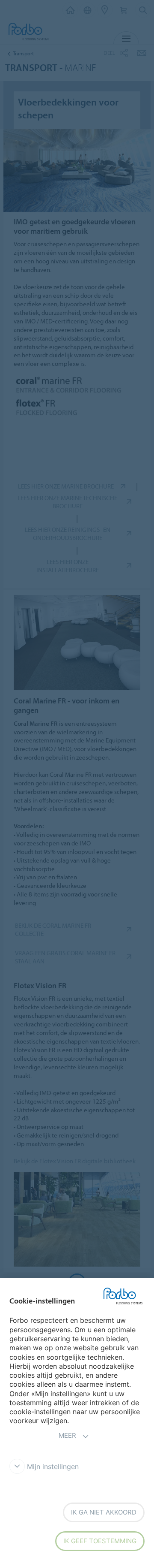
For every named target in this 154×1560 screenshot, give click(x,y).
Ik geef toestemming (99, 1541)
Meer (67, 1435)
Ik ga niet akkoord (103, 1512)
